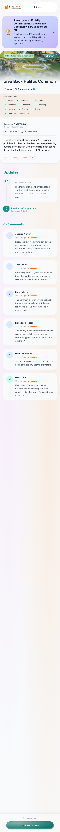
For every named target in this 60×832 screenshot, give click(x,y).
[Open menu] (53, 7)
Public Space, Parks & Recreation (19, 56)
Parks (24, 158)
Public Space (11, 158)
